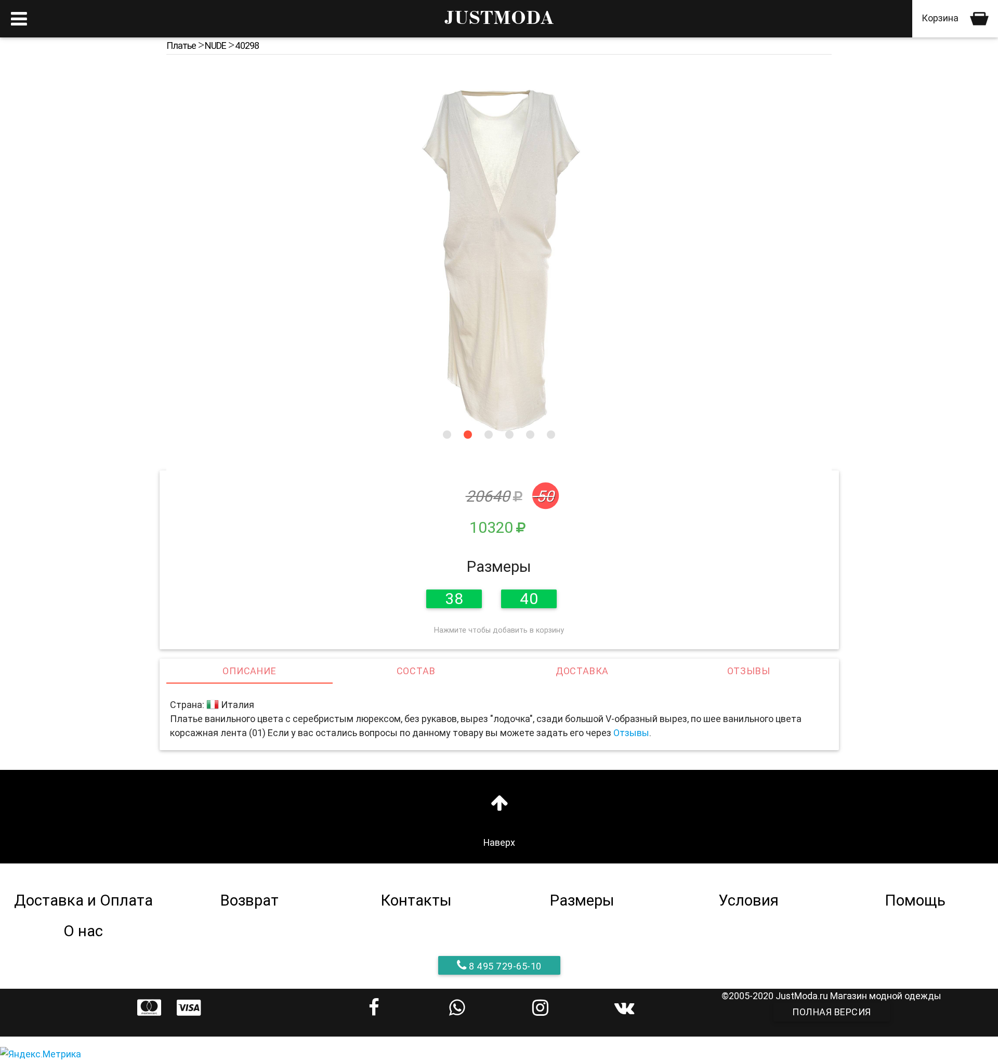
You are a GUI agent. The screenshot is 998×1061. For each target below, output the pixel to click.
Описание (249, 671)
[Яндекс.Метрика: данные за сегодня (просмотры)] (40, 1054)
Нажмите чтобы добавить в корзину (499, 630)
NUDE (215, 45)
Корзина (941, 18)
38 (454, 599)
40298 (247, 45)
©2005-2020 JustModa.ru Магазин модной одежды (831, 996)
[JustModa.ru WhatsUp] (457, 1007)
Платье (181, 45)
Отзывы (748, 671)
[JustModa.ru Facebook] (374, 1007)
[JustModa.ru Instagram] (540, 1007)
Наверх (499, 842)
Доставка (582, 671)
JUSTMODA (499, 18)
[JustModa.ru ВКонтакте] (623, 1007)
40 (529, 599)
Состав (416, 671)
